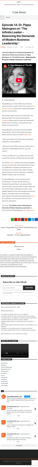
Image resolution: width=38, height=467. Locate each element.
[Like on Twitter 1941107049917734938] (14, 442)
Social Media (4, 383)
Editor (3, 47)
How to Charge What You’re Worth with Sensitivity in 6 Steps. (19, 227)
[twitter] (32, 219)
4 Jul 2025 (9, 408)
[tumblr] (22, 219)
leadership (5, 120)
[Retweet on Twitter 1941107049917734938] (11, 442)
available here (29, 210)
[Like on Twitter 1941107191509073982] (14, 429)
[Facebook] (1, 8)
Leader (12, 163)
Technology (4, 385)
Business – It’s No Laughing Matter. (19, 234)
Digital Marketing (6, 369)
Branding (3, 365)
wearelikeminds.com (13, 406)
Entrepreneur (5, 371)
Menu (8, 17)
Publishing (4, 379)
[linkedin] (29, 219)
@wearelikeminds (25, 406)
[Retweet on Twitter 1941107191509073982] (11, 429)
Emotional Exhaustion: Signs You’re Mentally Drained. (19, 4)
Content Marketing (6, 367)
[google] (19, 219)
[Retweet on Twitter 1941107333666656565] (11, 416)
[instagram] (12, 8)
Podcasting (4, 377)
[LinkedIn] (8, 8)
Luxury (3, 375)
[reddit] (26, 219)
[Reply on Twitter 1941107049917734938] (7, 442)
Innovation (4, 373)
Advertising (4, 363)
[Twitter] (5, 8)
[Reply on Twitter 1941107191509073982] (7, 429)
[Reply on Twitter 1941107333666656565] (7, 416)
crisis (32, 196)
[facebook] (36, 219)
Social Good (4, 381)
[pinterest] (15, 219)
